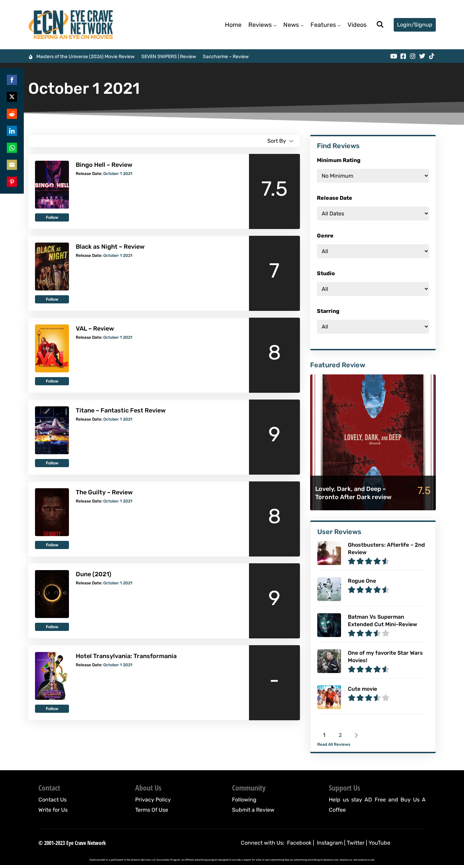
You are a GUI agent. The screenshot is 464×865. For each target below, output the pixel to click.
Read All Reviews (333, 744)
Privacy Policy (153, 799)
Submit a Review (253, 810)
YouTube (379, 843)
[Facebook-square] (403, 56)
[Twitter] (422, 56)
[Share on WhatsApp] (12, 148)
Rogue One (362, 581)
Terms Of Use (151, 810)
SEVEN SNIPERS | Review (168, 56)
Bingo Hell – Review (104, 165)
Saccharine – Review (226, 56)
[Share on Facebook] (12, 80)
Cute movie (362, 689)
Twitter (355, 843)
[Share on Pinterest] (12, 182)
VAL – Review (95, 328)
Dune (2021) (93, 574)
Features (323, 25)
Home (233, 25)
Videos (357, 25)
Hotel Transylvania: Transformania (126, 656)
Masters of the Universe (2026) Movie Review (85, 56)
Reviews (260, 25)
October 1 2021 (117, 174)
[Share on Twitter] (12, 97)
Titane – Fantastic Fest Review (121, 410)
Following (244, 799)
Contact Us (52, 799)
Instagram (330, 843)
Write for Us (53, 810)
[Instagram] (413, 56)
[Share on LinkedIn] (12, 131)
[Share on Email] (12, 165)
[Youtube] (394, 56)
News (291, 25)
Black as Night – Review (110, 246)
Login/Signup (414, 24)
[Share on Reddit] (12, 114)
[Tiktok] (432, 56)
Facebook (299, 843)
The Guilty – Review (104, 492)
